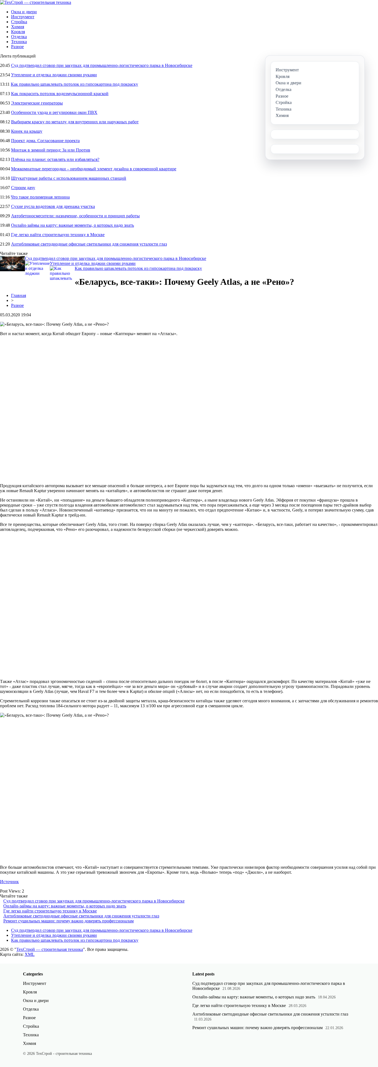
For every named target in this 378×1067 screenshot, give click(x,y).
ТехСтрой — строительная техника (49, 949)
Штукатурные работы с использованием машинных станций (68, 178)
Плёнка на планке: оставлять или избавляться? (55, 159)
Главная (18, 295)
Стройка (19, 21)
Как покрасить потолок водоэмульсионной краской (59, 93)
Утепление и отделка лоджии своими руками (54, 74)
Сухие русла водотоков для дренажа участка (53, 206)
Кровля (18, 31)
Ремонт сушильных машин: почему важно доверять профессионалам (68, 921)
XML (30, 954)
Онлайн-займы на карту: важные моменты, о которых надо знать (72, 225)
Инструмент (22, 16)
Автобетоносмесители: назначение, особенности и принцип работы (75, 215)
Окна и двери (24, 11)
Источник (9, 881)
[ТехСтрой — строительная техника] (35, 2)
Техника (19, 41)
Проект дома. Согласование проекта (45, 140)
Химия (17, 26)
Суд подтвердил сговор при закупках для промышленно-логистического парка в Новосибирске (101, 65)
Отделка (19, 36)
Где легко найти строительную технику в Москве (58, 234)
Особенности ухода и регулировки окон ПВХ (54, 112)
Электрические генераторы (37, 103)
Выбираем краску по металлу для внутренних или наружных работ (75, 121)
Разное (17, 46)
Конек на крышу (26, 131)
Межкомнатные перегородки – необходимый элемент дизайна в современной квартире (93, 168)
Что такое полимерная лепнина (40, 197)
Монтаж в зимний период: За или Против (50, 150)
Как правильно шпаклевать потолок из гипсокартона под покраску (74, 84)
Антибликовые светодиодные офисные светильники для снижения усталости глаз (89, 244)
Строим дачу (23, 187)
